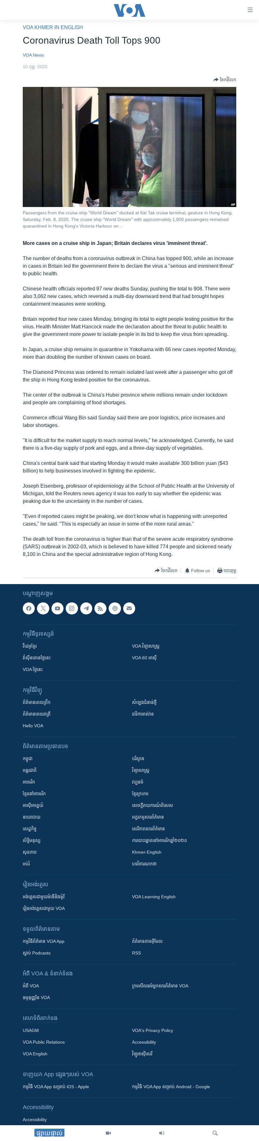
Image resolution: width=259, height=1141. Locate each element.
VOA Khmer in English (53, 27)
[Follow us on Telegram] (86, 608)
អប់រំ (26, 864)
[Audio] (161, 1133)
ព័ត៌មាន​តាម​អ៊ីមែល (147, 941)
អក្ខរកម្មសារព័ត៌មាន (148, 817)
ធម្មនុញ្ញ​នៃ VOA (36, 997)
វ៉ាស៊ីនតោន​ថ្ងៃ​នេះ (37, 658)
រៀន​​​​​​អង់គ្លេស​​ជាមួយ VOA (44, 908)
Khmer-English (146, 852)
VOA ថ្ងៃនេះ (33, 669)
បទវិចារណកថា (144, 864)
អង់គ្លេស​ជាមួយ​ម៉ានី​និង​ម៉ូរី (43, 897)
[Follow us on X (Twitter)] (43, 608)
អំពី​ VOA (31, 986)
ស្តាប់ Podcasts (37, 953)
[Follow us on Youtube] (57, 608)
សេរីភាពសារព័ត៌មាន (148, 829)
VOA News (33, 55)
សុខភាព (30, 852)
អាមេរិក (29, 782)
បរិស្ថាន (138, 758)
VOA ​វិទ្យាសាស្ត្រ (146, 646)
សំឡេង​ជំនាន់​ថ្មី (144, 702)
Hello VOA (33, 726)
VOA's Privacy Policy (152, 1030)
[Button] (225, 79)
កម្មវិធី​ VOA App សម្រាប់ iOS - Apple (56, 1086)
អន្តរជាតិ (30, 770)
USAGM (31, 1030)
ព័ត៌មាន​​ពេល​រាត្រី (37, 714)
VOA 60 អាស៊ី (144, 658)
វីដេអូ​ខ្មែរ (30, 646)
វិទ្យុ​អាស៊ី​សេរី (142, 1054)
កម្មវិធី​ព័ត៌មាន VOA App (43, 941)
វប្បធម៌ (137, 782)
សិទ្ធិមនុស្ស (31, 840)
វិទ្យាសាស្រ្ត (140, 770)
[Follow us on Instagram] (72, 608)
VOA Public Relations (44, 1042)
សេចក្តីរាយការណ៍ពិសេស (152, 805)
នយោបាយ (31, 817)
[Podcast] (115, 608)
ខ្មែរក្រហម (140, 793)
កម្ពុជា (28, 758)
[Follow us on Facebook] (29, 608)
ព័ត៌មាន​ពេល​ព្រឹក (37, 702)
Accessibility (144, 1042)
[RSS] (100, 608)
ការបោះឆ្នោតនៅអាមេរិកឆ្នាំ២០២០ (159, 840)
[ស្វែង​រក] (215, 1133)
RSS (136, 953)
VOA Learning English (154, 897)
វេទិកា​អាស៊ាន (143, 714)
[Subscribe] (129, 608)
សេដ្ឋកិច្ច (30, 829)
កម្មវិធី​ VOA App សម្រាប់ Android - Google (171, 1086)
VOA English (35, 1054)
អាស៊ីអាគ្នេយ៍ (33, 805)
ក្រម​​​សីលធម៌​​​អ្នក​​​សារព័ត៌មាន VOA (160, 986)
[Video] (108, 1133)
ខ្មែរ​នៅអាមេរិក (34, 793)
